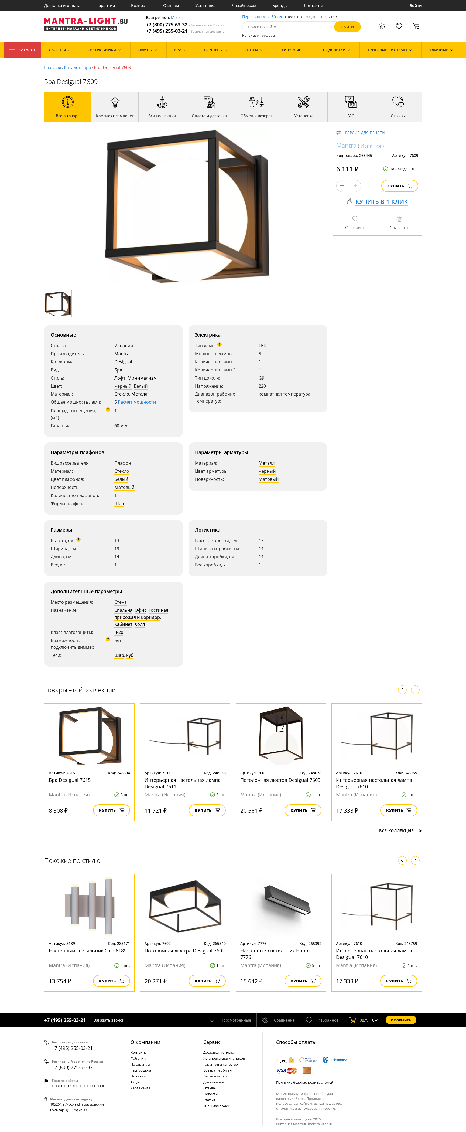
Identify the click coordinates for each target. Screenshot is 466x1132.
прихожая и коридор (137, 617)
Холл (140, 624)
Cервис (212, 1042)
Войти (416, 5)
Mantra (121, 354)
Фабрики (138, 1058)
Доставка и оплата (62, 5)
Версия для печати (365, 133)
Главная (52, 67)
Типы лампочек (216, 1105)
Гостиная (158, 610)
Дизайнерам (244, 5)
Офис (140, 610)
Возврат (139, 5)
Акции (136, 1082)
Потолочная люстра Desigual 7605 (280, 780)
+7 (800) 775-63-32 (185, 25)
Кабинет (123, 624)
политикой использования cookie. (307, 1108)
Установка (205, 5)
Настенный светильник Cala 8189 (87, 950)
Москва (178, 17)
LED (263, 346)
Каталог (27, 49)
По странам (140, 1064)
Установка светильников (224, 1058)
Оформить (401, 1020)
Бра (87, 67)
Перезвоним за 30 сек (262, 17)
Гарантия (106, 5)
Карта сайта (140, 1088)
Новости (210, 1094)
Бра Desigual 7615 (70, 780)
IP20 (118, 632)
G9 (261, 378)
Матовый (124, 487)
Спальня (123, 610)
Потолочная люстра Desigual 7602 (185, 950)
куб (129, 655)
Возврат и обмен (217, 1070)
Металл (139, 394)
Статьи (209, 1099)
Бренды (280, 5)
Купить (395, 185)
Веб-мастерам (215, 1076)
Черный (123, 386)
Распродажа (141, 1070)
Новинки (138, 1076)
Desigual (123, 362)
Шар (119, 503)
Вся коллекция (396, 830)
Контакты (313, 5)
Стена (120, 602)
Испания (123, 346)
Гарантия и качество (220, 1064)
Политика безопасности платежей (304, 1082)
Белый (141, 386)
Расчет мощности (137, 402)
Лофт (119, 378)
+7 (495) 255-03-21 (185, 31)
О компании (145, 1042)
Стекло (121, 394)
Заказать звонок (109, 1020)
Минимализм (142, 378)
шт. (364, 1020)
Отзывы (171, 5)
